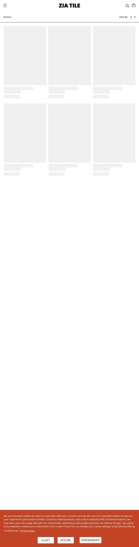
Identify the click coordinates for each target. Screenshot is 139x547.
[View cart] (133, 6)
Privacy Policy (27, 530)
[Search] (127, 6)
